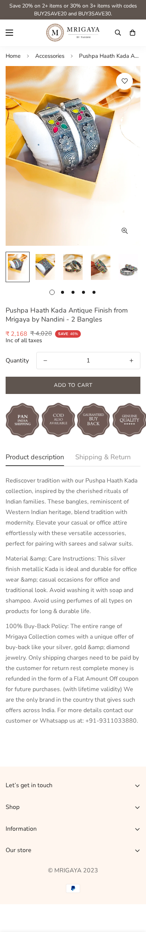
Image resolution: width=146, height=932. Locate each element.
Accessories (49, 56)
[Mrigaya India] (73, 33)
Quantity (17, 360)
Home (13, 56)
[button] (132, 33)
